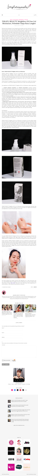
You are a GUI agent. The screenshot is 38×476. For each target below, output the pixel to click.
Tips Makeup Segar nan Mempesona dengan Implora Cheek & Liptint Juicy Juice (7, 312)
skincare (26, 19)
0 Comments (21, 25)
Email (3, 332)
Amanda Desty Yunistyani (19, 295)
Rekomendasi (21, 19)
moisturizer (15, 19)
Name (3, 327)
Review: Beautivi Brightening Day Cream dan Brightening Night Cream (30, 315)
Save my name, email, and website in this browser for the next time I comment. (14, 343)
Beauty (11, 19)
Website (3, 337)
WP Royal (7, 474)
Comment (3, 344)
